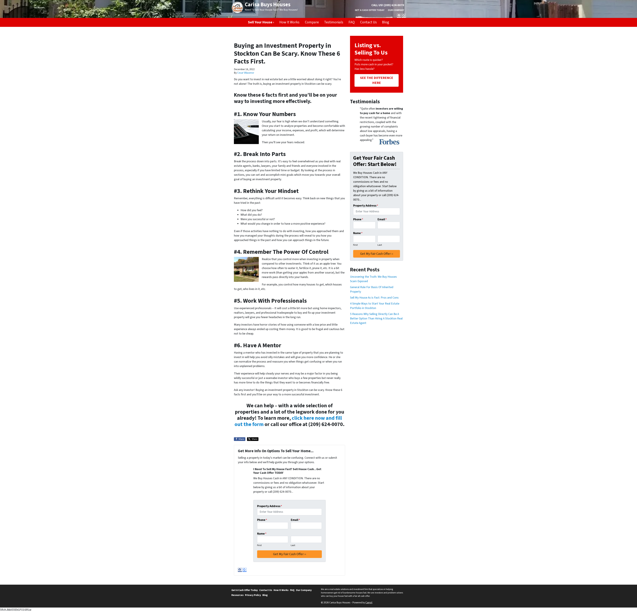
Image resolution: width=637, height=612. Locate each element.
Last (293, 545)
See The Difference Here (376, 80)
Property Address (269, 506)
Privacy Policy (253, 595)
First (259, 545)
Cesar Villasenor (245, 73)
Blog (385, 22)
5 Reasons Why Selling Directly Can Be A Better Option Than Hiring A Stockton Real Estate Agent (376, 318)
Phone (262, 520)
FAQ (352, 22)
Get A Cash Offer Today (369, 10)
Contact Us (368, 22)
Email (295, 520)
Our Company (396, 10)
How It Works (289, 22)
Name (261, 534)
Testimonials (333, 22)
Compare (312, 22)
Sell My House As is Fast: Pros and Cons (374, 298)
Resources (237, 595)
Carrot (368, 602)
